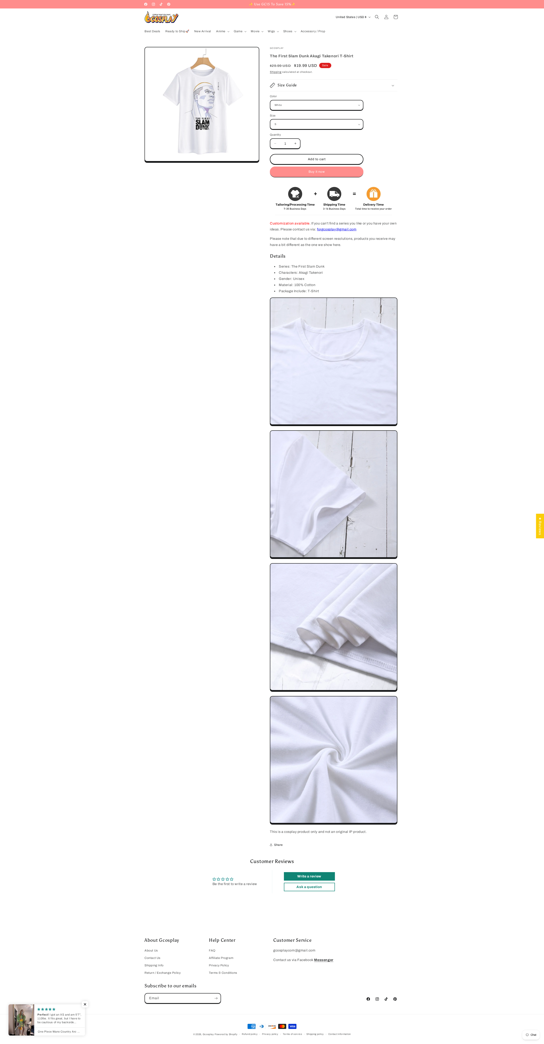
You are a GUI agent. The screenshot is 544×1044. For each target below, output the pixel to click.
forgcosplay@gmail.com (337, 229)
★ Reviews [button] (540, 526)
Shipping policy (315, 1034)
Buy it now (317, 171)
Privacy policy (270, 1034)
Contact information (339, 1034)
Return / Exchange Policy (162, 972)
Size (273, 115)
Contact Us (152, 958)
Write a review (309, 876)
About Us (151, 950)
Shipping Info (154, 965)
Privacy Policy (219, 965)
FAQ (212, 950)
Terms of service (292, 1034)
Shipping (276, 71)
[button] (222, 31)
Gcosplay (208, 1034)
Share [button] (278, 844)
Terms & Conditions (223, 972)
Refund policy (250, 1034)
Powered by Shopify (226, 1034)
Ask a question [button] (309, 887)
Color (273, 96)
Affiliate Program (221, 958)
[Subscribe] (216, 998)
